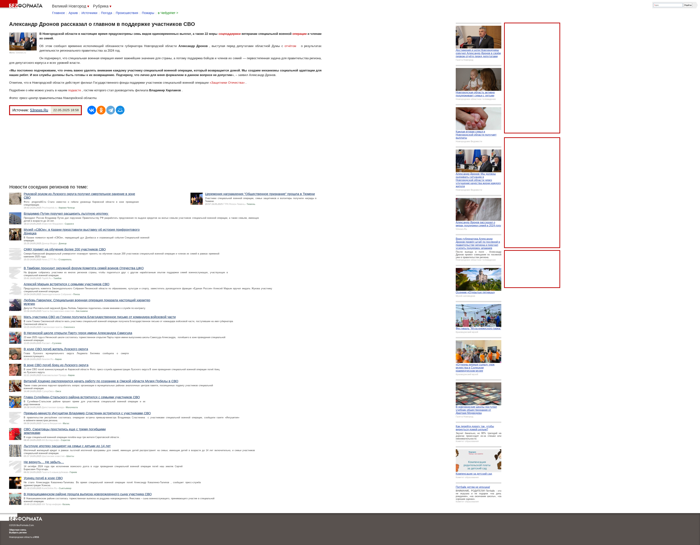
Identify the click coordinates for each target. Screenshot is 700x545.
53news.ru (21, 52)
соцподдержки (230, 34)
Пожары (148, 13)
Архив (73, 13)
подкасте (74, 90)
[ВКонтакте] (91, 110)
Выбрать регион (18, 532)
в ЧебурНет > (168, 13)
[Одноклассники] (101, 110)
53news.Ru (39, 110)
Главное (58, 13)
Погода (106, 13)
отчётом (290, 46)
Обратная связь (17, 530)
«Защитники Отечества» (227, 82)
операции (299, 34)
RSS (36, 537)
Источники (89, 13)
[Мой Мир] (120, 110)
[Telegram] (110, 110)
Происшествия (127, 13)
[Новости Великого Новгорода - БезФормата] (22, 4)
